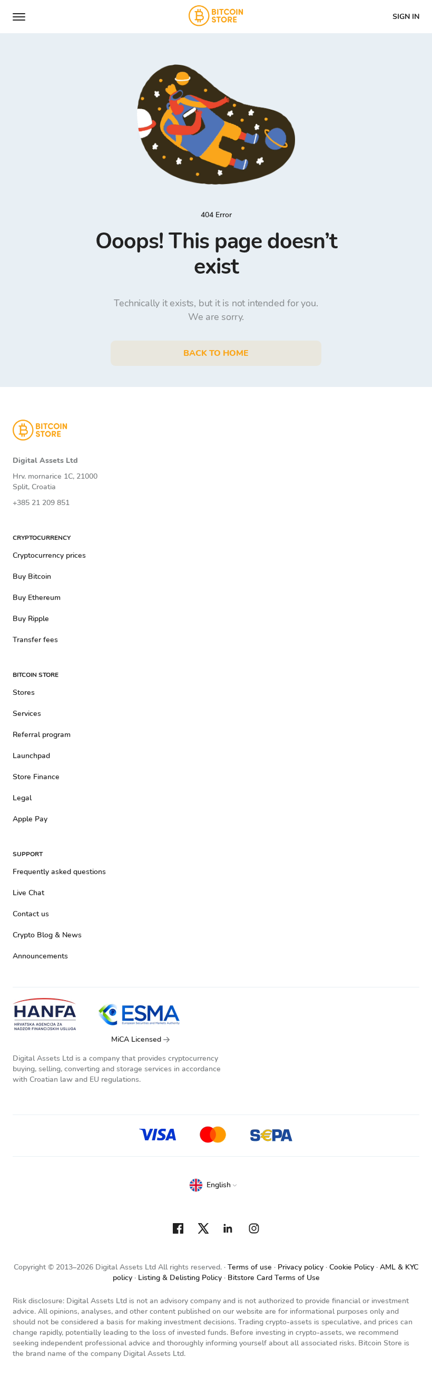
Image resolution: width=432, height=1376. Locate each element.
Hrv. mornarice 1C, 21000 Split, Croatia (55, 481)
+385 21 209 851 (41, 503)
